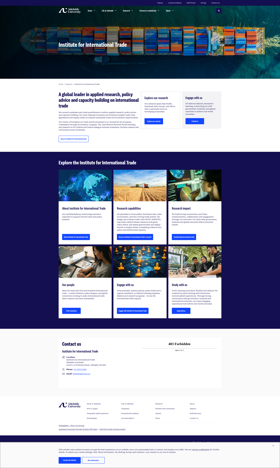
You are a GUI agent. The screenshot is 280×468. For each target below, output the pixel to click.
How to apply (92, 408)
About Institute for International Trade (76, 237)
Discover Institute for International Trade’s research (135, 237)
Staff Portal (191, 3)
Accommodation (127, 418)
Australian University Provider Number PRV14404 (78, 429)
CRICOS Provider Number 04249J (112, 429)
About (192, 404)
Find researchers (71, 311)
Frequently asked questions (97, 413)
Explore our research (153, 121)
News (157, 418)
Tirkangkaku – (71, 425)
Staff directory (195, 413)
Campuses (125, 408)
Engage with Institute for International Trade (133, 311)
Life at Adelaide (127, 404)
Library (160, 3)
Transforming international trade (184, 237)
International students (130, 413)
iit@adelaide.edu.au (81, 374)
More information (93, 460)
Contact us (215, 3)
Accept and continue (69, 460)
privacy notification (200, 450)
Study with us (181, 311)
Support (193, 408)
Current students (174, 3)
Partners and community (165, 408)
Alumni (158, 413)
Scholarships (92, 418)
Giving (203, 3)
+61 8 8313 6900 (80, 369)
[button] (273, 445)
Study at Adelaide (94, 404)
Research (158, 404)
